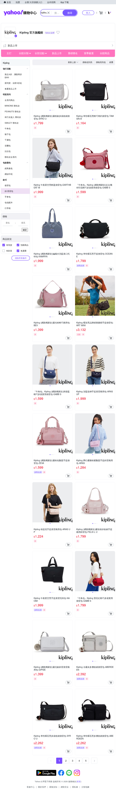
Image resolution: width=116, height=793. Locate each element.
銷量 (111, 62)
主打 (9, 53)
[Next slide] (70, 89)
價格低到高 (87, 62)
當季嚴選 (89, 53)
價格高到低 (101, 62)
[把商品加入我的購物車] (68, 131)
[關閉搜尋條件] (48, 13)
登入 (88, 12)
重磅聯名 (73, 53)
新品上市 (12, 45)
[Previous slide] (34, 89)
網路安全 (65, 786)
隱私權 (75, 786)
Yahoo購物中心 (20, 12)
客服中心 (31, 786)
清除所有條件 (21, 258)
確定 (25, 229)
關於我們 (42, 786)
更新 (79, 781)
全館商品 (105, 53)
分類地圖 (85, 786)
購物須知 (53, 786)
